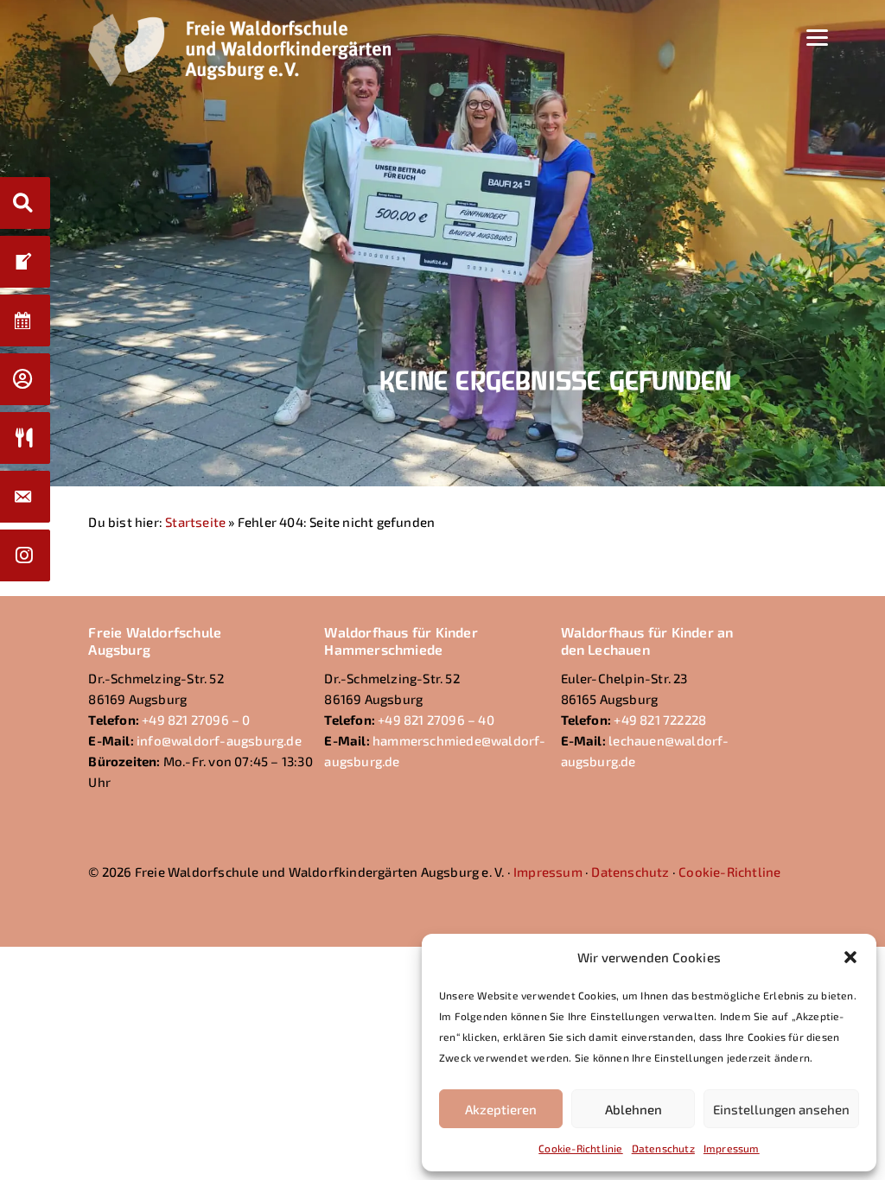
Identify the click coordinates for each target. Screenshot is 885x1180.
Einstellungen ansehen (781, 1109)
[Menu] (817, 36)
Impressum (732, 1148)
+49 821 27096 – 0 (196, 719)
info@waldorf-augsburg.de (219, 740)
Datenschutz (663, 1148)
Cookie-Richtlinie (580, 1148)
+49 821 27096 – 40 (436, 719)
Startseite (195, 522)
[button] (850, 957)
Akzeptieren (501, 1109)
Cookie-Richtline (729, 871)
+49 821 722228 (660, 719)
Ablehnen (633, 1109)
